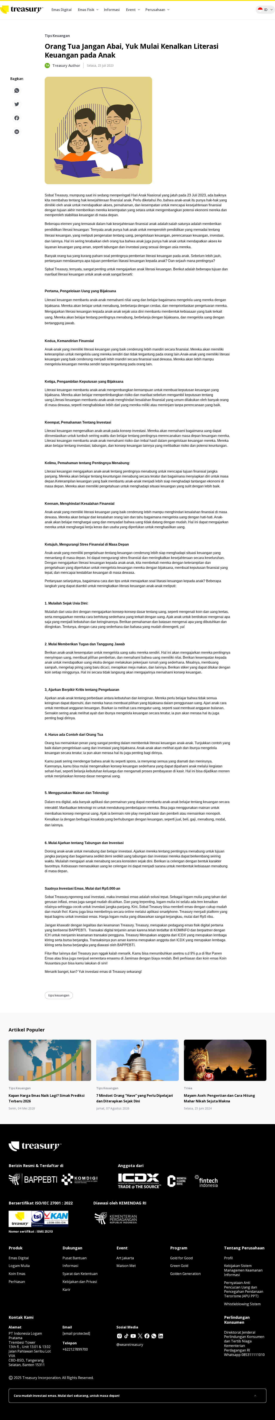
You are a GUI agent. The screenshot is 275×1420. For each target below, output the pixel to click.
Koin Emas (17, 1273)
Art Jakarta (125, 1258)
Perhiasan (17, 1281)
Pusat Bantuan (75, 1258)
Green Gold (179, 1265)
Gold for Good (181, 1258)
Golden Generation (185, 1273)
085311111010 (253, 1354)
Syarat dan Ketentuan (80, 1273)
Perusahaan (155, 9)
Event (131, 9)
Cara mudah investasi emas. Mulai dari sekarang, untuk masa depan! (66, 1396)
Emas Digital (62, 9)
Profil (228, 1258)
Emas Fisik (86, 9)
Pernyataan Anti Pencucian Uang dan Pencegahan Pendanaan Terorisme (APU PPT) (243, 1289)
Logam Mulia (19, 1265)
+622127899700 (75, 1349)
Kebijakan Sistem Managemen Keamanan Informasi (243, 1270)
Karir (66, 1289)
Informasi (112, 9)
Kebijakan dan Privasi (80, 1281)
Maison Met (126, 1265)
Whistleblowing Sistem (242, 1304)
